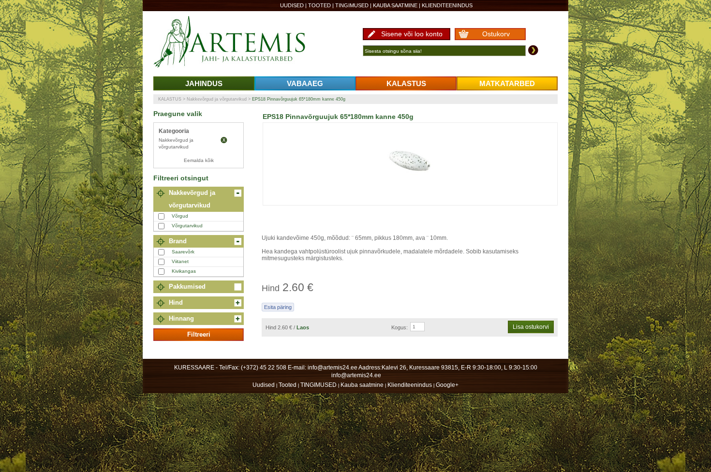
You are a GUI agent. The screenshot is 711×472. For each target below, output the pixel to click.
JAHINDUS (203, 83)
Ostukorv (496, 34)
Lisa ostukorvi (531, 327)
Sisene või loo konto (412, 34)
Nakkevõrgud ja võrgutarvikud (217, 99)
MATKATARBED (507, 83)
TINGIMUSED (352, 5)
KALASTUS (406, 83)
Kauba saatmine (395, 5)
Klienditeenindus (447, 5)
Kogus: (399, 327)
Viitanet (180, 261)
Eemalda (224, 140)
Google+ (447, 385)
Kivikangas (184, 271)
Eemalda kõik (199, 160)
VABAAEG (305, 83)
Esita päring (278, 307)
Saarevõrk (183, 251)
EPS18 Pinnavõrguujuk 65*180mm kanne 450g (298, 99)
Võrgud (180, 216)
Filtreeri (198, 334)
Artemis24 (240, 42)
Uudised (292, 5)
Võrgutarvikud (187, 225)
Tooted (319, 5)
